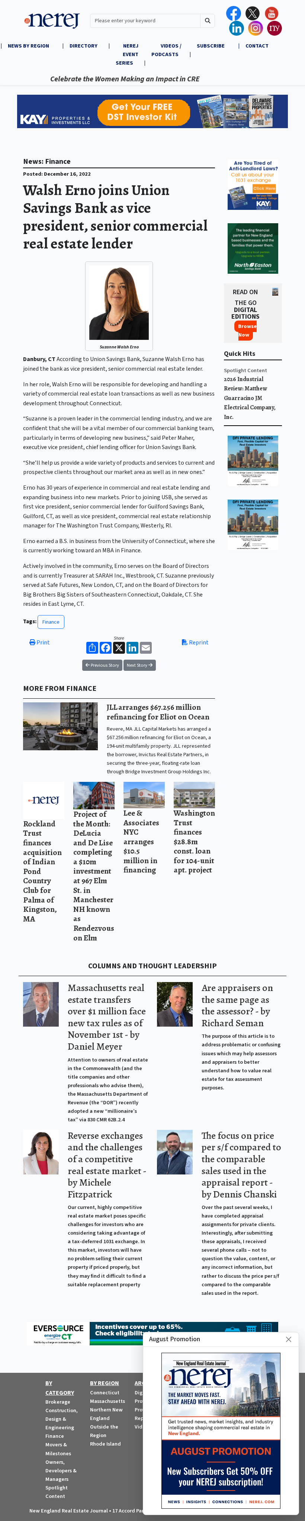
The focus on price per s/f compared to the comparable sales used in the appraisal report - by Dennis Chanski (241, 1165)
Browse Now (247, 330)
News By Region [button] (29, 46)
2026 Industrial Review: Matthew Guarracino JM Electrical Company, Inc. (250, 398)
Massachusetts (107, 1401)
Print (42, 642)
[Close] (289, 1339)
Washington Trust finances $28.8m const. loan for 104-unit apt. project (194, 841)
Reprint (198, 642)
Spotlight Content (245, 370)
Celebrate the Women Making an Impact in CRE (103, 79)
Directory (83, 46)
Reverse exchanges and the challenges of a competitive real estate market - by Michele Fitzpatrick (107, 1165)
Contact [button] (257, 46)
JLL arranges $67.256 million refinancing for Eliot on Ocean (158, 712)
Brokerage (57, 1402)
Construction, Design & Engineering (61, 1419)
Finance (51, 622)
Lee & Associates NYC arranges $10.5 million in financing (141, 841)
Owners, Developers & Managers (61, 1470)
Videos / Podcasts (166, 50)
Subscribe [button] (211, 46)
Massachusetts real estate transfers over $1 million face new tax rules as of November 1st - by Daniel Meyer (107, 1017)
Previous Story (104, 665)
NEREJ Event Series (127, 54)
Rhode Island (105, 1444)
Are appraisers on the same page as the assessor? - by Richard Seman (237, 1005)
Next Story (137, 665)
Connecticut (104, 1393)
